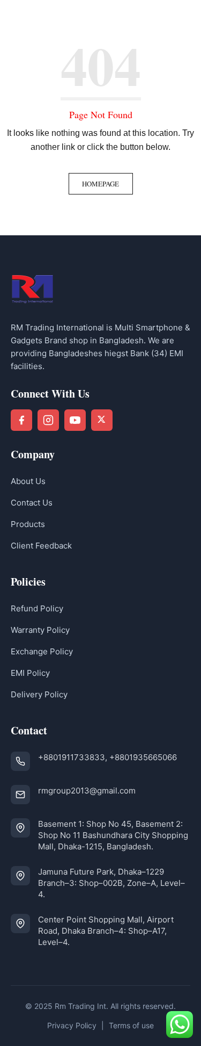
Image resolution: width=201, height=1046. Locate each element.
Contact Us (32, 502)
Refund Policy (37, 608)
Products (28, 524)
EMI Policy (30, 673)
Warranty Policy (40, 630)
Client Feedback (41, 545)
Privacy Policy (71, 1025)
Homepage (100, 184)
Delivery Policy (39, 694)
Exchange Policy (42, 651)
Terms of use (131, 1025)
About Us (28, 481)
